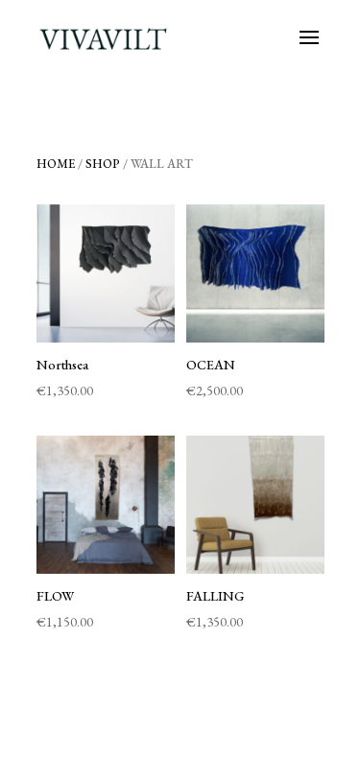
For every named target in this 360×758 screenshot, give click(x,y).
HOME (55, 163)
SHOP (102, 163)
